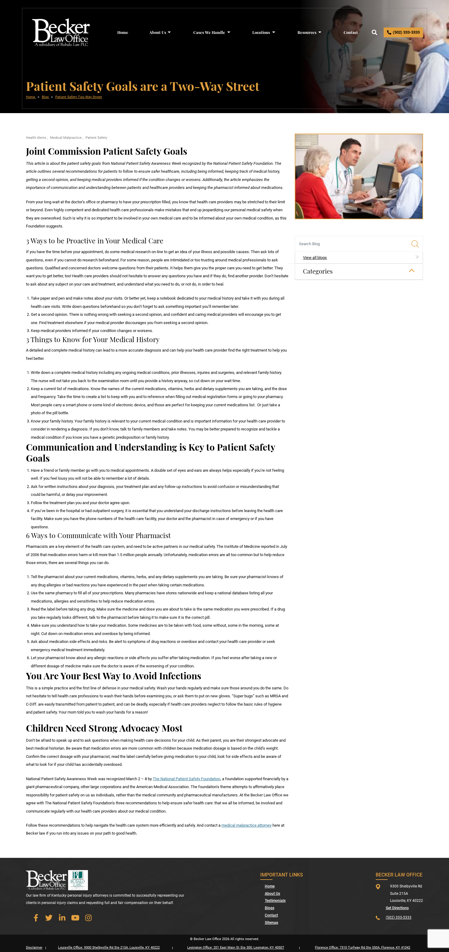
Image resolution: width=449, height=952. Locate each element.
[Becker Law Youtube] (75, 917)
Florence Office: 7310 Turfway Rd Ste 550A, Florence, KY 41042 (362, 948)
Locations (261, 32)
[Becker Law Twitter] (48, 917)
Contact (351, 32)
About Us (157, 32)
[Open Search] (374, 32)
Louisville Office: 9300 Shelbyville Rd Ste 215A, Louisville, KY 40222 (109, 948)
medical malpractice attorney (246, 825)
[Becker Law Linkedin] (62, 917)
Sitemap (271, 923)
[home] (61, 32)
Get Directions (397, 908)
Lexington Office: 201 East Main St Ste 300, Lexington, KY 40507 (235, 948)
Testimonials (275, 900)
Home (122, 32)
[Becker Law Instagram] (88, 917)
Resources (307, 32)
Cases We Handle (209, 32)
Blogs (269, 908)
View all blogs (315, 257)
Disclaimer (34, 948)
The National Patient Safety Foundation (186, 779)
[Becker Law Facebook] (35, 917)
